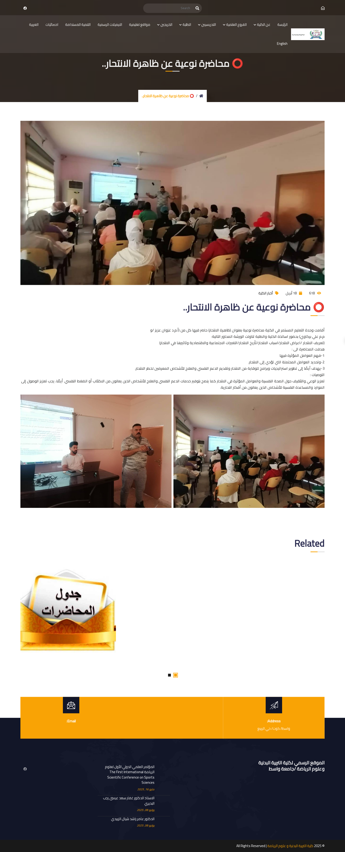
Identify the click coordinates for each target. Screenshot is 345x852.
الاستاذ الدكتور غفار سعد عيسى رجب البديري (128, 800)
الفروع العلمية (236, 24)
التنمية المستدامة (78, 24)
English (282, 43)
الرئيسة (282, 24)
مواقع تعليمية (139, 24)
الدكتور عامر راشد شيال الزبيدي (132, 819)
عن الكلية (263, 24)
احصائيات (52, 24)
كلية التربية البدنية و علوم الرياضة (290, 845)
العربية (33, 24)
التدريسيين (208, 24)
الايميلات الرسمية (110, 24)
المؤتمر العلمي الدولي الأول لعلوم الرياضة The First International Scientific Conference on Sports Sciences (129, 774)
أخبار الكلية (265, 293)
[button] (175, 675)
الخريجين (166, 24)
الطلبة (187, 24)
